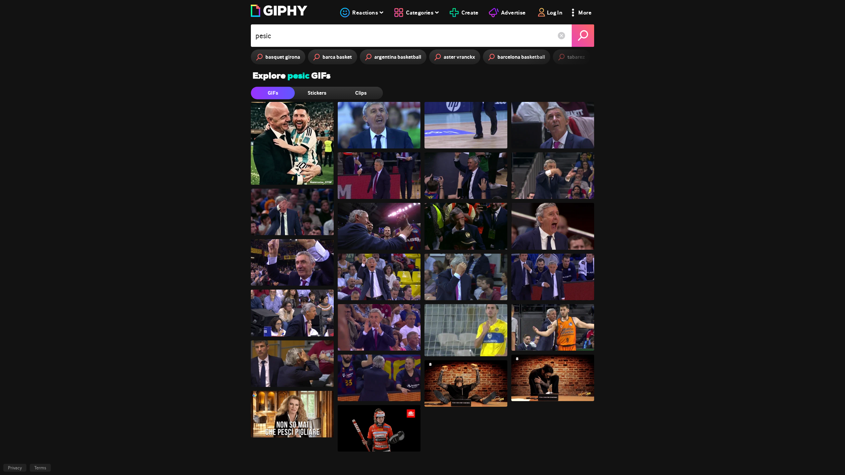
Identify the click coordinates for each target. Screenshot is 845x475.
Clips (361, 93)
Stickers (317, 93)
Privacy (15, 467)
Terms (40, 467)
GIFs (273, 93)
